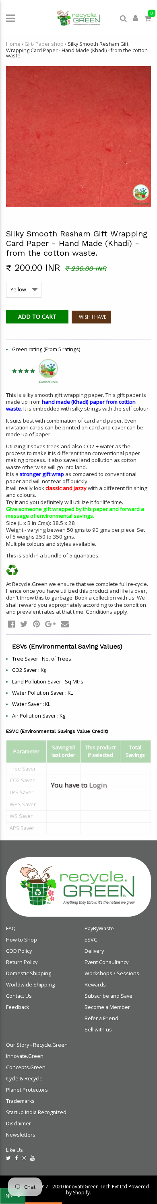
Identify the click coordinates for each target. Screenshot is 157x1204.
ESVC (91, 939)
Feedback (17, 1007)
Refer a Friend (101, 1018)
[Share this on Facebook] (11, 623)
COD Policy (19, 951)
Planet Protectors (27, 1089)
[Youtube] (32, 1158)
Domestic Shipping (28, 973)
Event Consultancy (106, 962)
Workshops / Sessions (112, 973)
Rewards (95, 984)
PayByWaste (99, 928)
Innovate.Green (24, 1056)
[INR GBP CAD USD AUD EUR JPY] (12, 1196)
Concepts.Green (25, 1067)
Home (13, 44)
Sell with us (98, 1029)
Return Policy (21, 962)
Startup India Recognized (36, 1112)
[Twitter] (8, 1158)
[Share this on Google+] (50, 623)
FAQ (11, 928)
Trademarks (20, 1101)
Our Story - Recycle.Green (37, 1044)
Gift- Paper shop (44, 44)
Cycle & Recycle (24, 1078)
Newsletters (20, 1134)
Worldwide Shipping (30, 984)
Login (98, 784)
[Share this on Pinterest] (36, 623)
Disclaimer (18, 1123)
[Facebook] (16, 1158)
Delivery (94, 951)
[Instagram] (24, 1158)
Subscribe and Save (108, 995)
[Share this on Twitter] (24, 623)
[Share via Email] (65, 623)
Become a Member (107, 1007)
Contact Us (19, 995)
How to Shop (21, 939)
